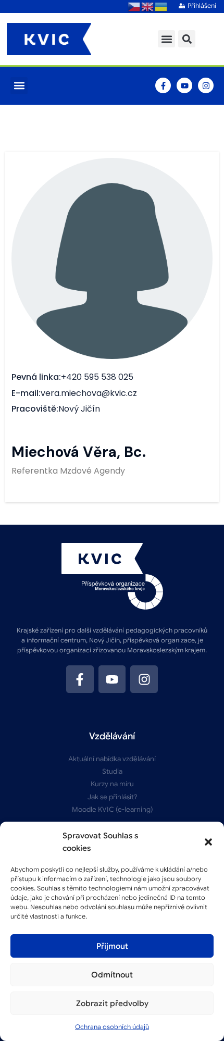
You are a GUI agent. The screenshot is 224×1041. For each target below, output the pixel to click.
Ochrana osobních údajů (112, 1027)
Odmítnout (112, 975)
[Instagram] (206, 85)
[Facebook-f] (163, 85)
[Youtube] (184, 85)
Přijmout (112, 946)
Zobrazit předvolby (112, 1003)
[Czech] (134, 6)
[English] (148, 6)
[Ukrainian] (161, 6)
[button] (208, 842)
